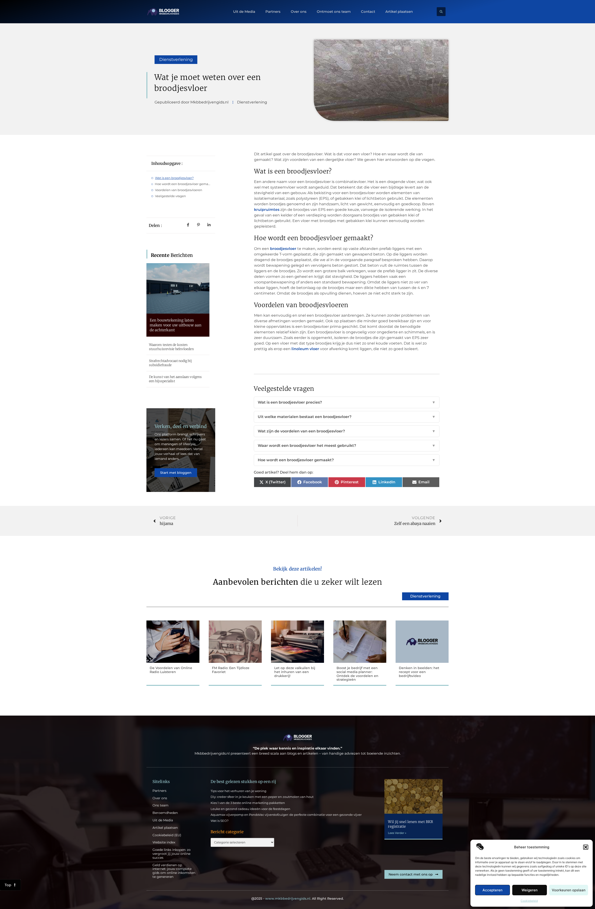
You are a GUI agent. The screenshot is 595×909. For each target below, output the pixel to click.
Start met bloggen (176, 473)
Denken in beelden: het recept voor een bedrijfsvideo (419, 672)
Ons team (160, 805)
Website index (163, 842)
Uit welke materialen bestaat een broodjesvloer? (347, 417)
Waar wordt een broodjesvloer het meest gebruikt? (347, 445)
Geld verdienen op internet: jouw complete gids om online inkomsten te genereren (173, 871)
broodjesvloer (283, 248)
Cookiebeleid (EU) (166, 835)
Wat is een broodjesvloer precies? (347, 402)
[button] (585, 847)
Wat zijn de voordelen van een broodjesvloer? (347, 431)
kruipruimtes (266, 209)
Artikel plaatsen (399, 12)
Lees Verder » (397, 833)
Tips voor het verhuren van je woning (238, 791)
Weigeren (530, 890)
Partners (273, 12)
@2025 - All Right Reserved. (297, 898)
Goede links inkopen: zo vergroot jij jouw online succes (171, 853)
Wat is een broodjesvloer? (174, 178)
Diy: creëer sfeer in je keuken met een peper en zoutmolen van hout (262, 797)
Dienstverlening (176, 59)
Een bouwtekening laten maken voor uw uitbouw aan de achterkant (176, 325)
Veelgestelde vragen (170, 196)
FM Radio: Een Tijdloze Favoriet (230, 670)
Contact (368, 12)
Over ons (299, 12)
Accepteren (492, 890)
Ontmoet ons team (334, 12)
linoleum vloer (305, 349)
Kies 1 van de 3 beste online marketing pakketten (248, 803)
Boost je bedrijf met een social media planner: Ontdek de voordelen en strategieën (357, 674)
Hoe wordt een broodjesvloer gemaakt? (182, 184)
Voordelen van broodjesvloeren (178, 190)
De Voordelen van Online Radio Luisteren (171, 670)
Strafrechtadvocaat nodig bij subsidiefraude (170, 363)
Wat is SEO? (219, 821)
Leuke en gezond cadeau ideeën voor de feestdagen (250, 809)
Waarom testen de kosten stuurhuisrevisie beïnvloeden (171, 347)
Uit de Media (244, 12)
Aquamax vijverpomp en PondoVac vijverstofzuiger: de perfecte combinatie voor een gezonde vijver (286, 814)
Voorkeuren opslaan (568, 890)
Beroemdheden (165, 813)
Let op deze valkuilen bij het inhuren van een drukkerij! (294, 672)
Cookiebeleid (529, 900)
